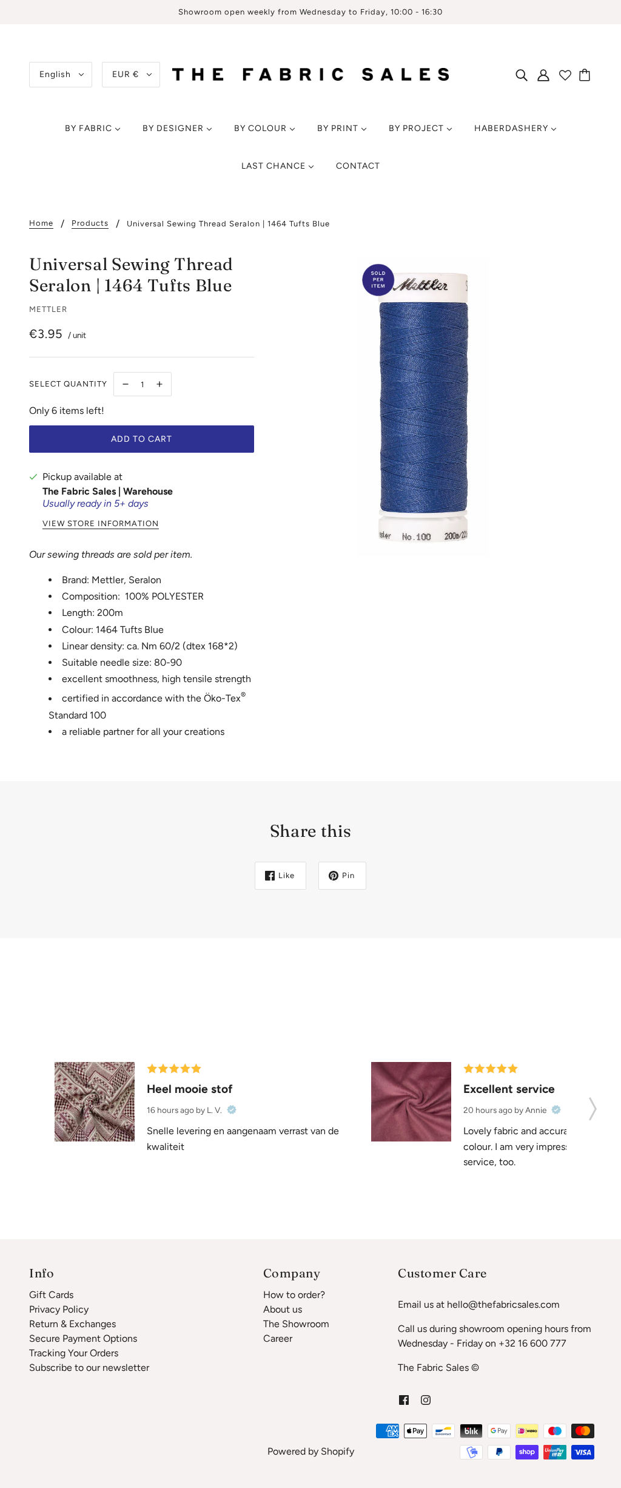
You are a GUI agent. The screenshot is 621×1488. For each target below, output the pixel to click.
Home (41, 223)
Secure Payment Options (83, 1338)
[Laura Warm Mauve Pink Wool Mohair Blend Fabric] (411, 1102)
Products (90, 223)
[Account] (543, 75)
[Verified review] (232, 1110)
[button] (593, 1105)
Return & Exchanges (72, 1324)
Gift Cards (51, 1294)
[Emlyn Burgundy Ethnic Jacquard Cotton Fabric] (95, 1102)
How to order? (294, 1294)
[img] (521, 75)
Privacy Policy (59, 1309)
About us (282, 1309)
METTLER (48, 309)
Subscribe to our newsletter (89, 1367)
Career (277, 1338)
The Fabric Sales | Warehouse (107, 491)
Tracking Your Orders (73, 1353)
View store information (100, 523)
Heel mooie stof (190, 1089)
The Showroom (296, 1324)
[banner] (310, 73)
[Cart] (586, 75)
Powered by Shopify (310, 1451)
